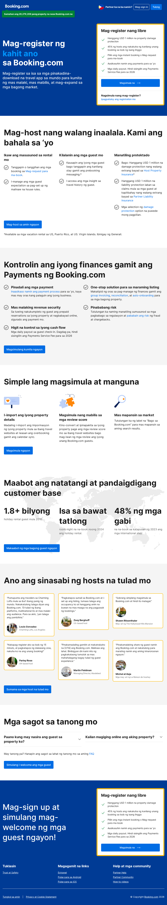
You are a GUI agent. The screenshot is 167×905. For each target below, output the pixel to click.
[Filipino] (101, 7)
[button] (38, 14)
